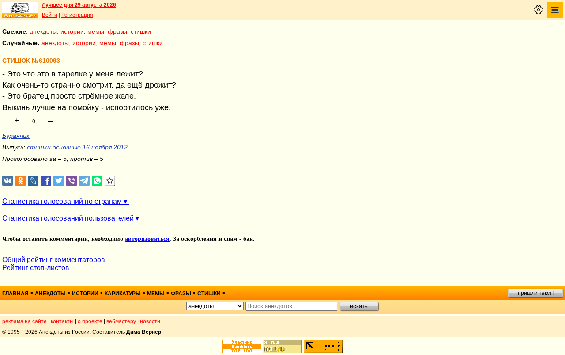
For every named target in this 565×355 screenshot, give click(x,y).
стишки (141, 31)
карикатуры (123, 293)
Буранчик (16, 135)
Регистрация (77, 15)
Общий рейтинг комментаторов (53, 259)
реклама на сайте (24, 321)
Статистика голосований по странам (62, 201)
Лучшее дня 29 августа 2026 (79, 5)
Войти (49, 15)
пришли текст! (536, 293)
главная (15, 293)
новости (150, 321)
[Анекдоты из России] (20, 10)
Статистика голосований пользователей (68, 218)
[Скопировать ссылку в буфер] (110, 181)
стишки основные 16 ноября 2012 (77, 147)
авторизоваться (147, 239)
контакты (62, 321)
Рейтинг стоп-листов (35, 267)
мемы (95, 31)
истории (72, 31)
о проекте (90, 321)
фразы (117, 31)
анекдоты (43, 31)
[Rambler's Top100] (241, 346)
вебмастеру (121, 321)
